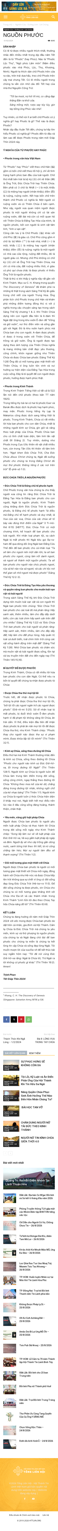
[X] (14, 1019)
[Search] (53, 17)
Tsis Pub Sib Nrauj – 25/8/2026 (35, 1345)
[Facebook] (6, 1019)
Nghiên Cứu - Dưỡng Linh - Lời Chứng (31, 24)
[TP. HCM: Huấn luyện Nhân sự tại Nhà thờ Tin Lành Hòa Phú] (9, 1280)
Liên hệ (46, 1515)
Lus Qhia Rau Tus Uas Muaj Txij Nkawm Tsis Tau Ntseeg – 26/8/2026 (35, 1266)
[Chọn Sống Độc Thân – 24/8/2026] (9, 1430)
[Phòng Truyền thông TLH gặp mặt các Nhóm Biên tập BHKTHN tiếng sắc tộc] (9, 1212)
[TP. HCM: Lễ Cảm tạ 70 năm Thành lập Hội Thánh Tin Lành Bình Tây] (9, 1362)
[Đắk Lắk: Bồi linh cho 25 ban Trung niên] (9, 1376)
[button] (5, 17)
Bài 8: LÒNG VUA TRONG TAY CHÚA (45, 1040)
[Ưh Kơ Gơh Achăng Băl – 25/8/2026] (9, 1321)
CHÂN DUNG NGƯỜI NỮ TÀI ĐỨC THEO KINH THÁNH (35, 1126)
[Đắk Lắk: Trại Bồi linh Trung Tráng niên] (9, 1403)
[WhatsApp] (28, 1019)
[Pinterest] (21, 1019)
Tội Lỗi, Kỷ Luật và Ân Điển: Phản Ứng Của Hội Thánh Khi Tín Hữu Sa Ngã (37, 1080)
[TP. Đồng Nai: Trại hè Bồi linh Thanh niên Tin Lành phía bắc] (9, 1294)
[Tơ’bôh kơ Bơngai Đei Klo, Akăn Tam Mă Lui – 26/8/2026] (9, 1239)
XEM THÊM (34, 1053)
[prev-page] (5, 1153)
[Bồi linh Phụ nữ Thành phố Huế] (9, 1389)
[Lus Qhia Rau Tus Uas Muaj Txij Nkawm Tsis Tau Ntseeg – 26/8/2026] (9, 1266)
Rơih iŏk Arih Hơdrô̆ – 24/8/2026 (36, 1441)
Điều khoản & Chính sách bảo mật (24, 1515)
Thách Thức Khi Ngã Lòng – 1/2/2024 (14, 1040)
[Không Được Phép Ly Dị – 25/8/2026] (9, 1307)
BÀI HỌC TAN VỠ (32, 1107)
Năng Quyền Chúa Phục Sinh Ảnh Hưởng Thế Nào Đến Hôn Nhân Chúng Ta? (36, 1095)
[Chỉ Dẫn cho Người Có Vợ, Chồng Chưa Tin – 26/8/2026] (9, 1225)
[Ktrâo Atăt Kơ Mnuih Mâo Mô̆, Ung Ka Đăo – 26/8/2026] (9, 1253)
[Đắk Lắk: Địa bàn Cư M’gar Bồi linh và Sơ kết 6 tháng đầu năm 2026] (9, 1198)
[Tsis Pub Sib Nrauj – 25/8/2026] (9, 1348)
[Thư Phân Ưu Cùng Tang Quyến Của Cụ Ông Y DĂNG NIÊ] (9, 1417)
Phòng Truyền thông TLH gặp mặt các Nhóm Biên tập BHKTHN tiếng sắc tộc (37, 1211)
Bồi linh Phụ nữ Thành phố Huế (35, 1386)
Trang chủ (7, 24)
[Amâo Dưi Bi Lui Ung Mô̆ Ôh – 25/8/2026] (9, 1335)
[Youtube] (33, 1499)
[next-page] (10, 1153)
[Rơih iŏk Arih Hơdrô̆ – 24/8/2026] (9, 1444)
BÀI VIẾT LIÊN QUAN (15, 1053)
